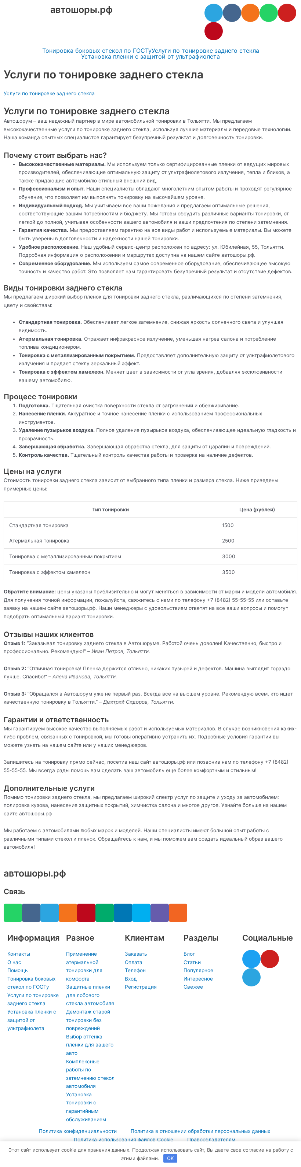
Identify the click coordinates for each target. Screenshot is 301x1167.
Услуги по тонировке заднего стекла (205, 50)
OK (170, 1158)
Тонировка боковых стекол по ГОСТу (97, 50)
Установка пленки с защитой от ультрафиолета (150, 56)
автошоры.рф (81, 9)
